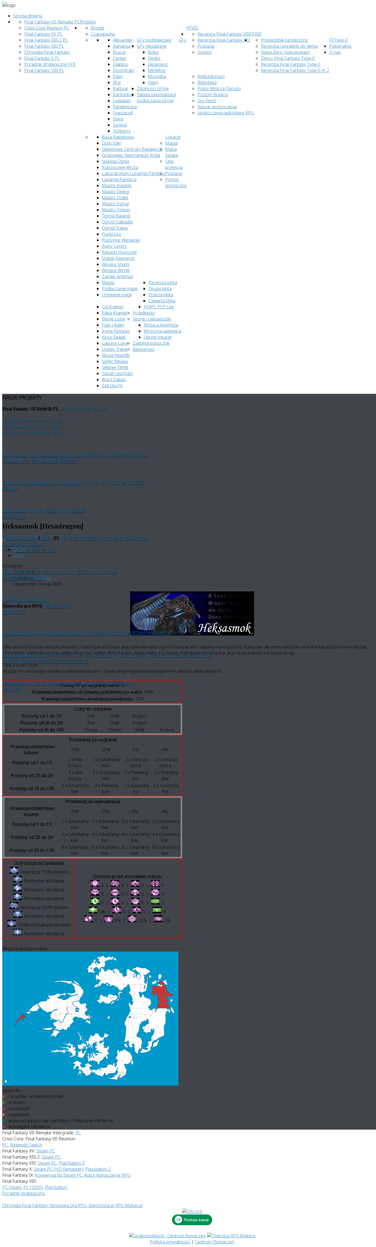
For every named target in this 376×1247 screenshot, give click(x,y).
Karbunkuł (123, 94)
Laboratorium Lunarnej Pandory (133, 173)
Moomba (157, 76)
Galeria (11, 544)
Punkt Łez (111, 234)
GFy (182, 40)
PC (78, 1133)
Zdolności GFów (153, 88)
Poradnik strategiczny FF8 (49, 64)
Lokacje (173, 137)
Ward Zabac (114, 379)
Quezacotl (123, 113)
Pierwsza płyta (162, 282)
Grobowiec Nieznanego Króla (131, 155)
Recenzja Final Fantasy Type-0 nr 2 (295, 70)
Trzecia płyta (160, 295)
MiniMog (156, 70)
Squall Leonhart (117, 373)
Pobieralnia (340, 46)
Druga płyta (159, 289)
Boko (153, 52)
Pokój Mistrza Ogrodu (219, 88)
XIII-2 (47, 538)
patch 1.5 (130, 655)
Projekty (88, 22)
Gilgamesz (158, 64)
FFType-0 (338, 40)
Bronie (97, 28)
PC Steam (11, 1187)
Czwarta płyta (161, 301)
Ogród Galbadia (117, 222)
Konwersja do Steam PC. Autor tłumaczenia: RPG (82, 1175)
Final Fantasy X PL (42, 58)
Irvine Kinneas (116, 331)
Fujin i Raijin (113, 325)
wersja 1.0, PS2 (56, 572)
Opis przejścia (173, 164)
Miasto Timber (116, 210)
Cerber (119, 58)
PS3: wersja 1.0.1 (130, 538)
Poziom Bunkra (212, 94)
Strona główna (27, 16)
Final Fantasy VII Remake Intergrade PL (42, 454)
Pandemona (125, 107)
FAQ (26, 661)
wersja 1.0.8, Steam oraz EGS (116, 455)
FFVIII (192, 28)
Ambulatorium (211, 76)
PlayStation (56, 1187)
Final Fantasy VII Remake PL (52, 22)
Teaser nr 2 (44, 461)
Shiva (118, 119)
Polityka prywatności (170, 1242)
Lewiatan (122, 101)
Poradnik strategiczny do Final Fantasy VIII (45, 633)
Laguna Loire (115, 343)
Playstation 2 (98, 1169)
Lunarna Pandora (119, 179)
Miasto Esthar (115, 204)
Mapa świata (171, 152)
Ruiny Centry (114, 246)
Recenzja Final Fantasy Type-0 (290, 64)
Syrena (120, 125)
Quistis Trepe (114, 349)
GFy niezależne (151, 46)
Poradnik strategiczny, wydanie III (131, 633)
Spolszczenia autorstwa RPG (225, 113)
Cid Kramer (113, 307)
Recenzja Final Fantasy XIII (223, 34)
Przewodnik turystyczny (284, 40)
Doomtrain (123, 70)
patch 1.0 (100, 655)
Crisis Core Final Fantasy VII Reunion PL (42, 482)
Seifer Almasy (115, 361)
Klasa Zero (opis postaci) (285, 52)
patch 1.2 (162, 655)
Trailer (68, 461)
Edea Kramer (114, 313)
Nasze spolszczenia (217, 107)
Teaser (10, 489)
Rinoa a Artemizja (161, 325)
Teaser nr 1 (15, 461)
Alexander (123, 40)
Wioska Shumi (115, 264)
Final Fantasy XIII (19, 538)
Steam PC (45, 1151)
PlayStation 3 (72, 1163)
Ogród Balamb (116, 216)
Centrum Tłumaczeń (215, 1242)
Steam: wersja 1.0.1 (35, 550)
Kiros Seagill (114, 337)
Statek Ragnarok (118, 258)
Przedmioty (144, 313)
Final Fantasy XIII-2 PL (46, 40)
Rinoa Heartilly (116, 355)
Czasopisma (103, 34)
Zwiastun (13, 516)
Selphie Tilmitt (115, 367)
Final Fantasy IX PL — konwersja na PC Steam (48, 683)
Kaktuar (120, 88)
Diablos (120, 64)
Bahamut (122, 46)
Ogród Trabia (115, 228)
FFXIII (255, 34)
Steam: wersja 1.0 (114, 683)
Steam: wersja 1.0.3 (90, 538)
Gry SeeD (206, 101)
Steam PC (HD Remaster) (58, 1169)
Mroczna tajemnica (162, 331)
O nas (335, 52)
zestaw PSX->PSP (193, 655)
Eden (118, 76)
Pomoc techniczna (175, 182)
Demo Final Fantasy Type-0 (288, 58)
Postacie (173, 173)
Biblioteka (207, 82)
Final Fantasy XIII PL (44, 46)
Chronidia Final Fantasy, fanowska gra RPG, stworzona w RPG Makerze (72, 1205)
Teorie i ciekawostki (152, 319)
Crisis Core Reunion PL (46, 28)
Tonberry (122, 131)
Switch (135, 483)
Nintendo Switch (26, 1145)
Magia (171, 143)
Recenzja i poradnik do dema (289, 46)
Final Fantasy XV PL (43, 34)
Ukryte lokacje (157, 337)
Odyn (153, 82)
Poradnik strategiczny (59, 661)
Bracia (119, 52)
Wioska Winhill (115, 270)
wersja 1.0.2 (56, 606)
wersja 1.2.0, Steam (64, 510)
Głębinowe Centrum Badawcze (132, 149)
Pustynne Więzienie (121, 240)
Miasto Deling (115, 191)
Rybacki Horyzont (119, 252)
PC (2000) (33, 1187)
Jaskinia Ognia (115, 161)
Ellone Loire (113, 319)
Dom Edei (111, 143)
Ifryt (117, 82)
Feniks (154, 58)
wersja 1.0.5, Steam (96, 572)
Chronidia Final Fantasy (47, 52)
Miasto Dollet (115, 198)
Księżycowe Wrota (120, 167)
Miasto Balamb (117, 185)
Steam (118, 483)
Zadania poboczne (151, 343)
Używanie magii (117, 295)
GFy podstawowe (154, 40)
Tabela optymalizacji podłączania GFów (156, 97)
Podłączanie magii (119, 289)
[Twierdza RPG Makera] (231, 1236)
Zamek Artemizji (117, 276)
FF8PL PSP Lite (159, 307)
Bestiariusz (143, 349)
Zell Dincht (112, 386)
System (204, 52)
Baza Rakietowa (118, 137)
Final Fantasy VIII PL (44, 70)
